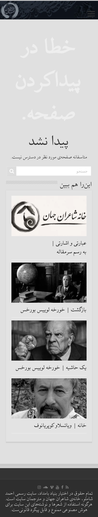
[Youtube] (57, 487)
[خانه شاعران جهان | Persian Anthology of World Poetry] (49, 10)
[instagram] (39, 487)
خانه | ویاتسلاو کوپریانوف (60, 425)
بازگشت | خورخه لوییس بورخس (54, 309)
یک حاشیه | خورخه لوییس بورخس (51, 367)
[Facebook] (62, 487)
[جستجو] (11, 171)
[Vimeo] (52, 487)
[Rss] (67, 487)
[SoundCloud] (45, 487)
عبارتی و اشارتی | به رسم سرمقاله (69, 247)
